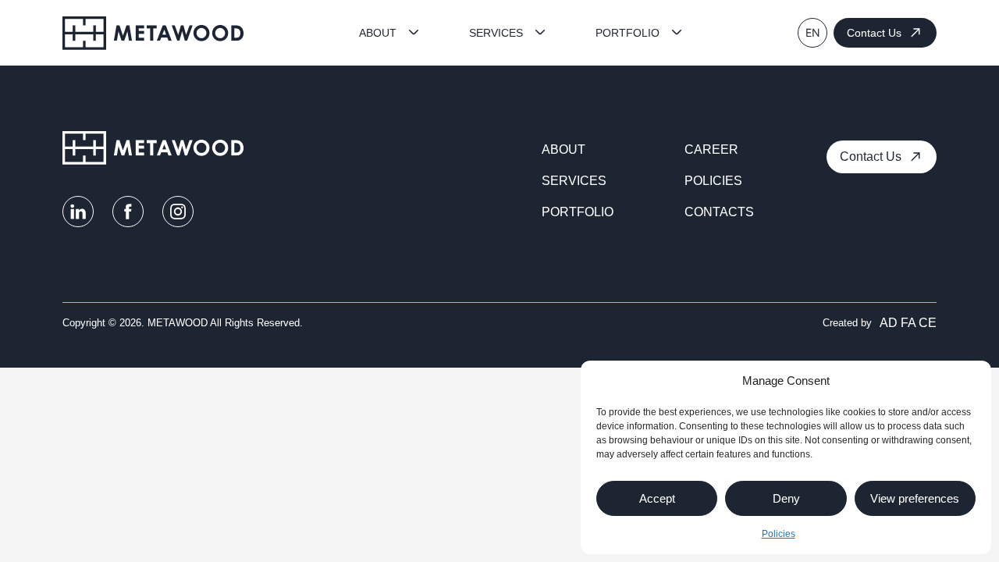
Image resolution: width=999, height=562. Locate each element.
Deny (786, 498)
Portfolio (627, 33)
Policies (778, 533)
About (377, 33)
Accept (657, 498)
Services (496, 33)
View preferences (914, 498)
